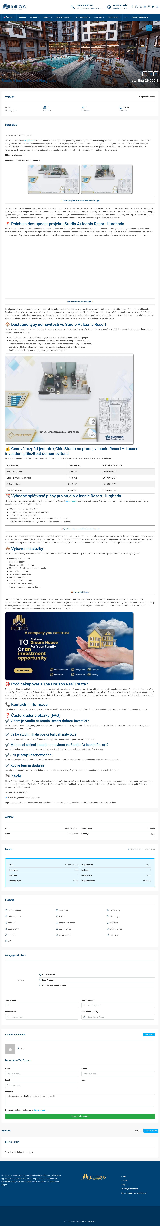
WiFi (10, 941)
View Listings (148, 1035)
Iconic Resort (71, 501)
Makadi (47, 17)
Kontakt (125, 1181)
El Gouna (33, 17)
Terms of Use (39, 1110)
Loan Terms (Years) (90, 1012)
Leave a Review (151, 1131)
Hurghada (22, 17)
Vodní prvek (114, 935)
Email (7, 1080)
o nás (124, 1176)
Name (7, 1068)
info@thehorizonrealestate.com (90, 8)
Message (9, 1091)
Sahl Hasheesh (82, 17)
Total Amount (10, 1000)
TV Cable (12, 935)
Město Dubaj (113, 17)
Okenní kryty (115, 916)
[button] (80, 54)
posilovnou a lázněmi (67, 923)
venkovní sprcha (65, 935)
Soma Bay (98, 17)
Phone (84, 1068)
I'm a (83, 1080)
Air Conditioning (14, 910)
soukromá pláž (65, 929)
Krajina (61, 916)
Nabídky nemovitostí (140, 17)
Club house (63, 910)
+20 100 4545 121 (85, 5)
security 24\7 (13, 929)
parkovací (12, 923)
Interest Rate (10, 1012)
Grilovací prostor (14, 916)
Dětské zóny (115, 910)
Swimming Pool (116, 929)
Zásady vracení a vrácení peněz (134, 1193)
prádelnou (114, 923)
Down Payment (88, 1000)
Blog (126, 17)
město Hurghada (62, 17)
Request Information (80, 1116)
